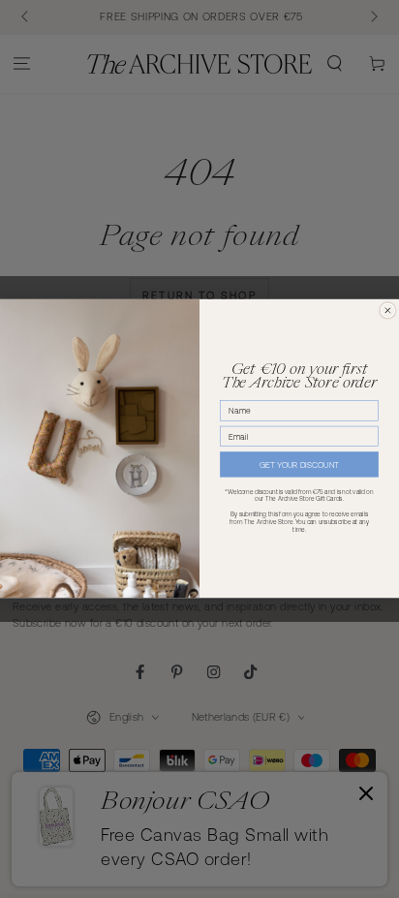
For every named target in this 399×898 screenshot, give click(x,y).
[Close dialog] (388, 311)
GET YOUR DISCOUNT (299, 465)
